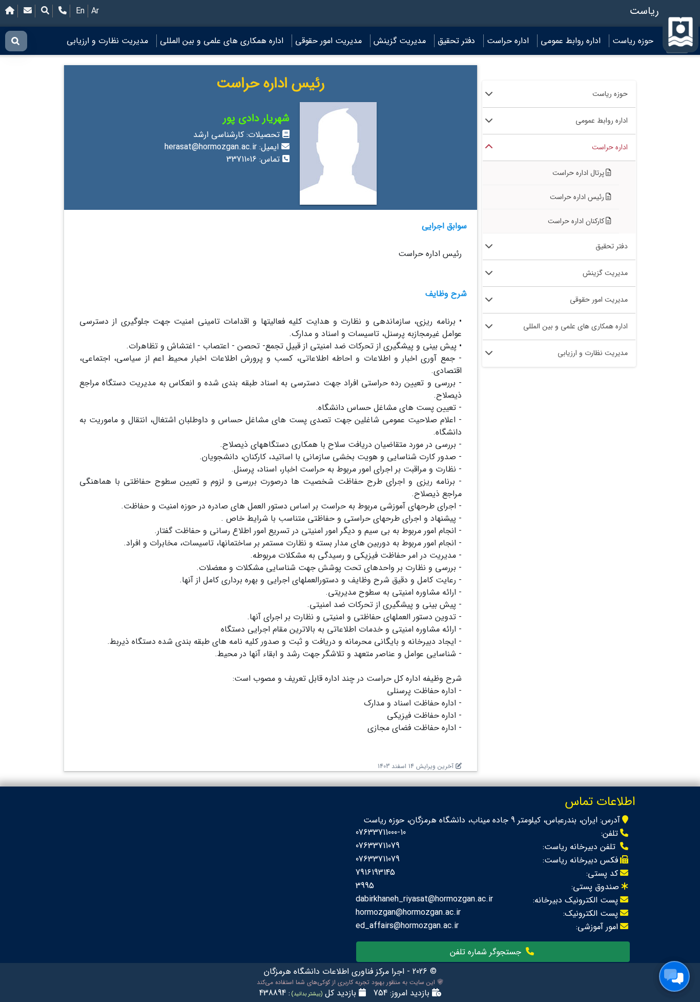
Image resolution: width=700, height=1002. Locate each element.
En (80, 11)
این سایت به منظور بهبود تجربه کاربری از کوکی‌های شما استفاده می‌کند (347, 982)
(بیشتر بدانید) (306, 994)
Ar (95, 11)
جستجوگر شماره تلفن (487, 952)
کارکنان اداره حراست (576, 221)
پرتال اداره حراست (578, 173)
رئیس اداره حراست (577, 197)
